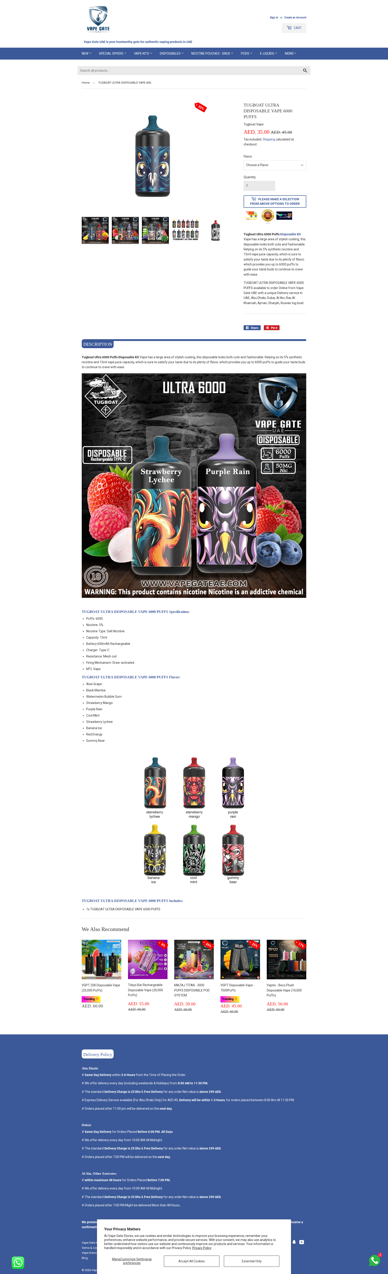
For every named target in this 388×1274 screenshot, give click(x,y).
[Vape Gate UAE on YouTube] (301, 1243)
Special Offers (111, 53)
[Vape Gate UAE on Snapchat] (294, 1243)
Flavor (248, 156)
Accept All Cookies (192, 1261)
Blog (85, 1258)
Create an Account (295, 17)
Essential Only (252, 1261)
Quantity (250, 177)
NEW (85, 53)
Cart (297, 28)
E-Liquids (267, 53)
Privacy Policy (202, 1248)
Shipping (269, 139)
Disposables (170, 53)
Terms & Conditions (94, 1248)
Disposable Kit (290, 234)
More (289, 53)
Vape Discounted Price (96, 1252)
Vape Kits (142, 53)
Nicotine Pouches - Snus (211, 53)
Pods (245, 53)
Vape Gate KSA (91, 1242)
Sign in (274, 17)
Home (86, 82)
